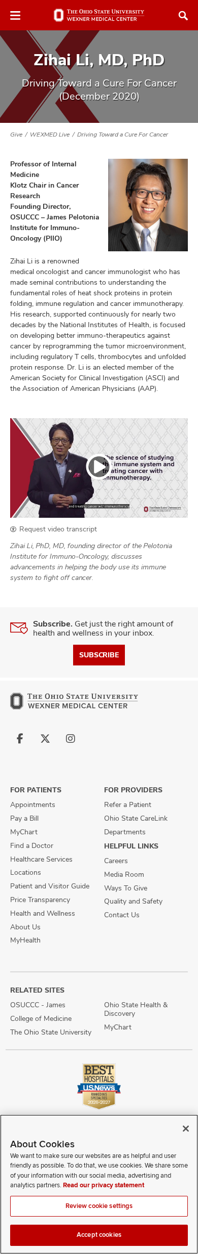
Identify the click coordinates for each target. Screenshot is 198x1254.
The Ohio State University (50, 1032)
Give (16, 134)
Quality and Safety (133, 901)
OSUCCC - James (37, 1004)
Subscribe (99, 654)
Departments (125, 831)
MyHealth (25, 940)
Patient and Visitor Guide (49, 885)
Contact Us (122, 914)
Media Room (124, 874)
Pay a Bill (24, 818)
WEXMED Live (50, 134)
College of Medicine (41, 1018)
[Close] (186, 1128)
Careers (116, 860)
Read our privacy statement (103, 1185)
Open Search (183, 16)
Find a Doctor (31, 845)
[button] (99, 468)
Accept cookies (99, 1235)
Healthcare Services (41, 859)
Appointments (32, 804)
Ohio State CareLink (136, 818)
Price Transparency (40, 899)
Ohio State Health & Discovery (136, 1009)
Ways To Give (125, 887)
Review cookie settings (99, 1206)
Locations (25, 872)
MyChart (24, 831)
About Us (25, 926)
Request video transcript (58, 528)
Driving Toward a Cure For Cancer (122, 134)
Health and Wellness (42, 913)
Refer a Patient (127, 804)
